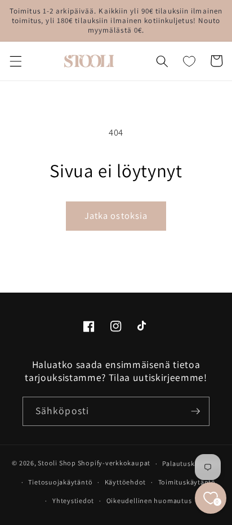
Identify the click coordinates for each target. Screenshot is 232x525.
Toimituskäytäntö (187, 482)
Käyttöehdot (125, 482)
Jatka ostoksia (116, 215)
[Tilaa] (195, 411)
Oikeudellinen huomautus (149, 500)
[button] (15, 60)
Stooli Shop (56, 463)
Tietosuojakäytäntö (60, 482)
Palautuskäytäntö (191, 463)
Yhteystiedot (73, 500)
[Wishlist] (189, 60)
